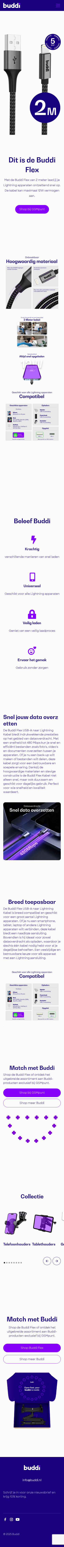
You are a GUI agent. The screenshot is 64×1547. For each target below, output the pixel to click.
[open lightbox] (32, 282)
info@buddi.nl (32, 1480)
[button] (57, 5)
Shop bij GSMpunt (32, 209)
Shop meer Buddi (32, 1103)
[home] (11, 5)
